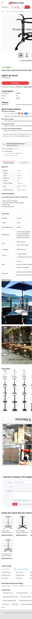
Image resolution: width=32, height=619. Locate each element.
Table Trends (15, 604)
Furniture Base (28, 11)
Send (15, 504)
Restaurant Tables (20, 575)
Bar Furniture (19, 578)
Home (3, 11)
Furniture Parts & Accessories (17, 11)
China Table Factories (8, 593)
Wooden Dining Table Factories (10, 596)
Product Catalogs (23, 569)
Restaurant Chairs (6, 575)
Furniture (8, 11)
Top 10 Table (6, 604)
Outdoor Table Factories (22, 593)
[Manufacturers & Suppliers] (16, 2)
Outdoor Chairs (19, 572)
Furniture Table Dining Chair (9, 600)
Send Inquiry (15, 83)
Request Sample (28, 86)
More (3, 607)
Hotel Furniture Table (26, 596)
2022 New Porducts (6, 572)
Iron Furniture (5, 578)
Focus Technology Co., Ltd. (19, 612)
